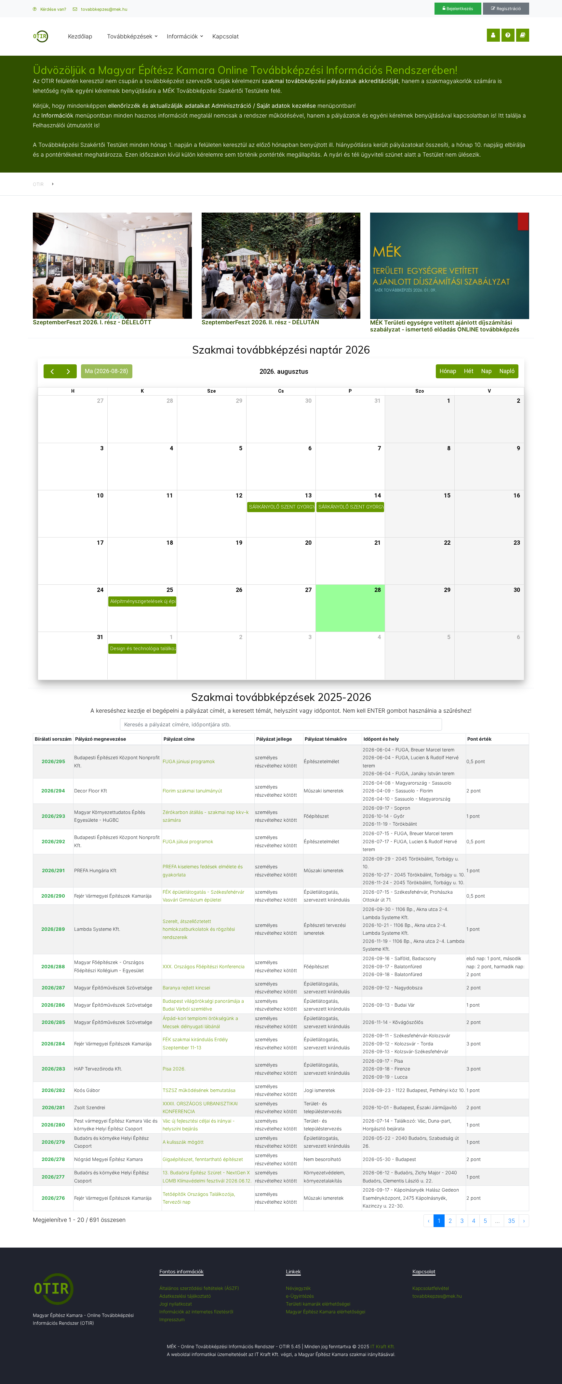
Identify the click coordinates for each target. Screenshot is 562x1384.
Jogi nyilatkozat (175, 1304)
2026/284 (53, 1043)
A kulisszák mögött (183, 1142)
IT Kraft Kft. (382, 1346)
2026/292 (53, 841)
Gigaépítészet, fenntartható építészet (203, 1159)
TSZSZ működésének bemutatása (199, 1090)
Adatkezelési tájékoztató (185, 1296)
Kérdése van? (52, 9)
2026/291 (53, 870)
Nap (486, 371)
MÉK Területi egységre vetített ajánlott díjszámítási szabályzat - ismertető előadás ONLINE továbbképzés (444, 326)
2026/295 (53, 761)
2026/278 (53, 1159)
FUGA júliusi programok (188, 841)
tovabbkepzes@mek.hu (103, 9)
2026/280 (53, 1124)
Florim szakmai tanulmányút (192, 790)
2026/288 (53, 966)
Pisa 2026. (174, 1068)
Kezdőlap (80, 36)
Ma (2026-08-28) (106, 371)
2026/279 (53, 1142)
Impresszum (172, 1319)
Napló (507, 371)
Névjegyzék (298, 1288)
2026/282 (53, 1090)
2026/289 (53, 929)
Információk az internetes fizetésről (196, 1311)
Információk (182, 36)
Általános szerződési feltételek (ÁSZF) (199, 1288)
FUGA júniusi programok (189, 761)
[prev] (52, 371)
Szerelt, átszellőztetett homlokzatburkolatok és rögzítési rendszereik (199, 929)
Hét (469, 371)
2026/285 (53, 1022)
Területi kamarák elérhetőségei (318, 1304)
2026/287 (53, 987)
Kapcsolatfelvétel (430, 1288)
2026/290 (53, 896)
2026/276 (53, 1198)
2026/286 (53, 1005)
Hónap (448, 371)
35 (511, 1220)
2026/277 (53, 1177)
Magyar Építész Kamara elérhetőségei (325, 1311)
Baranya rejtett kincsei (186, 987)
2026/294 (53, 790)
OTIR (38, 184)
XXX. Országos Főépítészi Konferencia (204, 966)
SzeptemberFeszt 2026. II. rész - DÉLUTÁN (260, 322)
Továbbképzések (129, 36)
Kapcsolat (225, 36)
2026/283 (53, 1068)
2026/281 (53, 1107)
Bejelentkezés (459, 8)
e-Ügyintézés (300, 1296)
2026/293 (53, 816)
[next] (68, 371)
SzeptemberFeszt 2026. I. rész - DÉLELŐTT (92, 322)
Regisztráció (508, 8)
